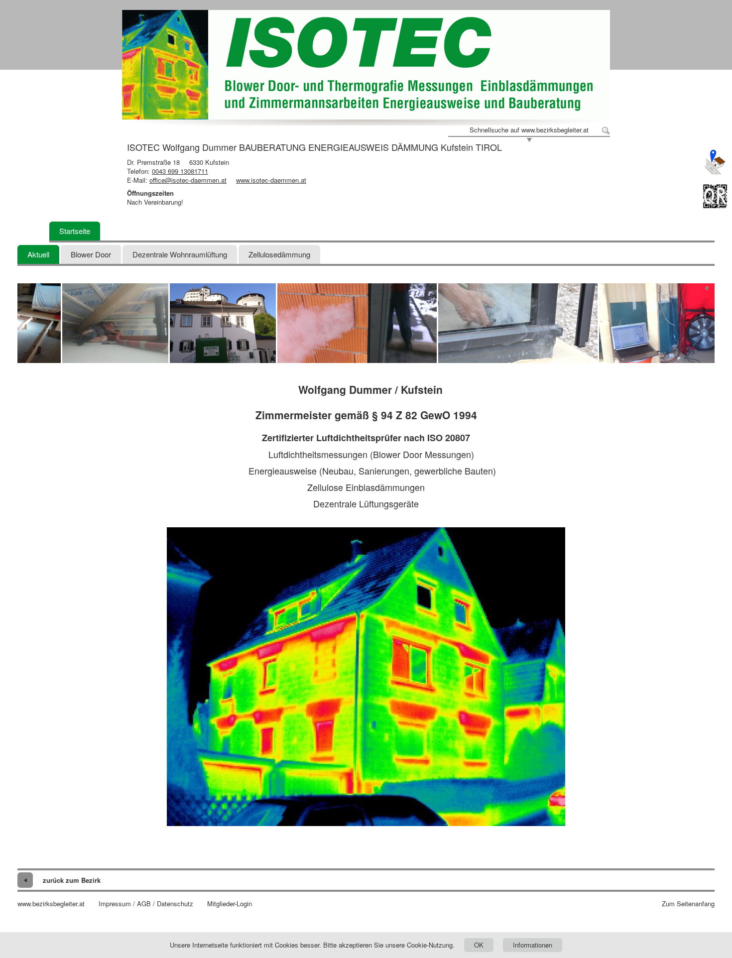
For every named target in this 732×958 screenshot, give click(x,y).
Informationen (532, 945)
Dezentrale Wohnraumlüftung (179, 254)
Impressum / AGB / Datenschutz (146, 903)
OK (479, 945)
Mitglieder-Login (229, 903)
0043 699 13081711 (180, 171)
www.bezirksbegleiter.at (51, 903)
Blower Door (91, 254)
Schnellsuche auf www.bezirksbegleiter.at (529, 129)
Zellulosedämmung (279, 254)
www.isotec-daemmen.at (271, 180)
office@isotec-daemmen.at (188, 180)
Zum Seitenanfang (688, 903)
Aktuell (38, 254)
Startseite (74, 231)
